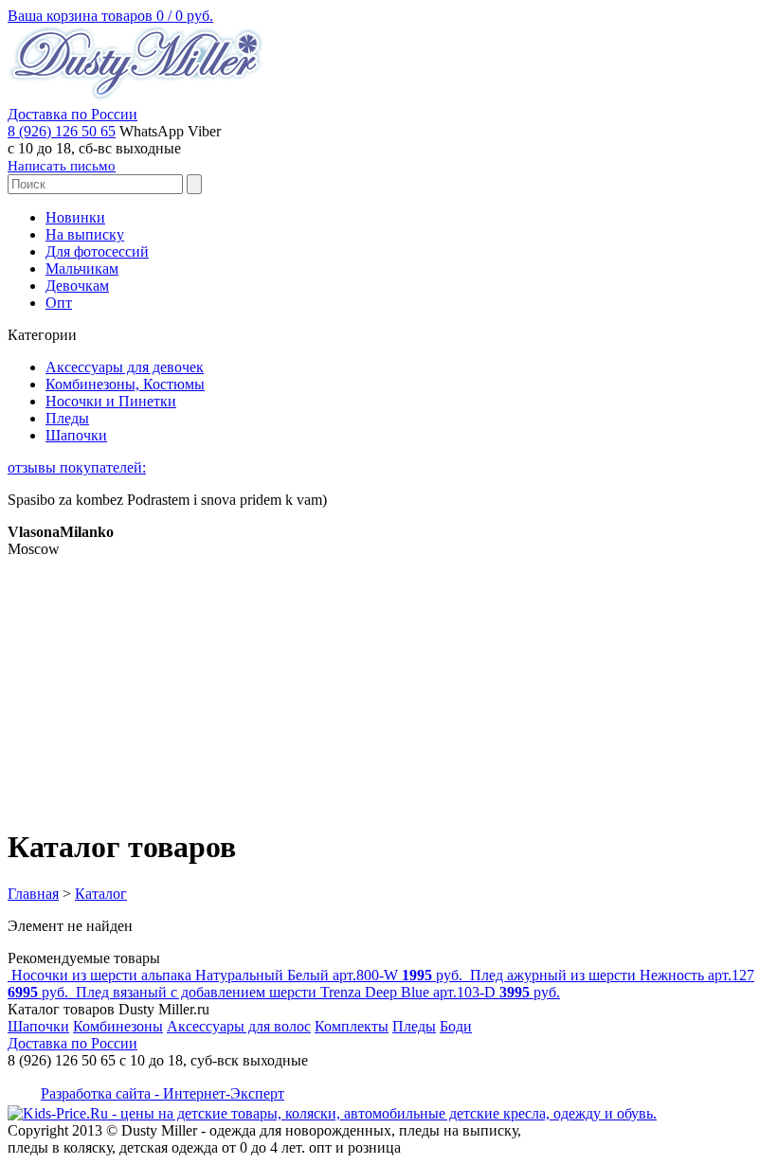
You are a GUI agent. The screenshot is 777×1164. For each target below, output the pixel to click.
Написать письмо (62, 165)
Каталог (101, 894)
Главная (33, 894)
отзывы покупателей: (77, 467)
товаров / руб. (110, 16)
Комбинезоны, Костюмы (125, 384)
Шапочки (76, 435)
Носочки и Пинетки (110, 401)
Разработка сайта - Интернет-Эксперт (162, 1093)
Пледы (67, 418)
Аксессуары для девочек (124, 367)
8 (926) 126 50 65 (62, 131)
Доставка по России (72, 114)
